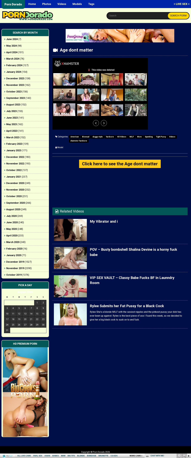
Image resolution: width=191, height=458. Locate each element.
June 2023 (12, 117)
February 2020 (14, 248)
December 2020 (15, 183)
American (74, 137)
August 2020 (13, 209)
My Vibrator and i (104, 221)
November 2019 (15, 268)
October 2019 (14, 274)
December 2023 (15, 78)
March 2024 (12, 58)
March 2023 (12, 137)
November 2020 (15, 189)
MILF (132, 137)
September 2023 (15, 98)
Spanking (149, 137)
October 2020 (14, 196)
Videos (61, 4)
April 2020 (11, 235)
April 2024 (11, 52)
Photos (46, 4)
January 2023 (13, 150)
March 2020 (12, 242)
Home (32, 4)
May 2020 (11, 229)
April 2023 (11, 130)
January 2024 (13, 71)
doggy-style (98, 137)
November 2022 (15, 163)
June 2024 (12, 39)
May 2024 (11, 45)
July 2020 (11, 216)
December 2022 (15, 157)
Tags (91, 4)
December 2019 (15, 261)
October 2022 (14, 170)
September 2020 (15, 202)
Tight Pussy (161, 137)
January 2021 (13, 176)
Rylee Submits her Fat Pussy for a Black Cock (127, 306)
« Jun (6, 335)
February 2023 (14, 143)
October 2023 (14, 91)
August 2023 (13, 104)
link (188, 411)
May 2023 (11, 124)
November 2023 (15, 85)
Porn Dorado (13, 4)
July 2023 (11, 111)
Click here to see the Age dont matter (120, 163)
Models (77, 4)
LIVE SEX (181, 4)
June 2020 (12, 222)
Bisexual (85, 137)
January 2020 (13, 255)
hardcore (110, 137)
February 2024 (14, 65)
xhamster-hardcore (78, 141)
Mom (139, 137)
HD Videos (121, 137)
